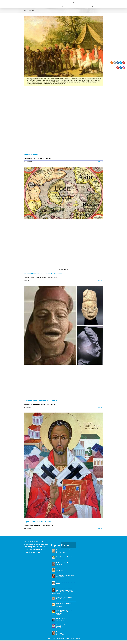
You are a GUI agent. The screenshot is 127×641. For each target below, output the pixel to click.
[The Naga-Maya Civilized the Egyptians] (63, 308)
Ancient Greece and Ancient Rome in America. (65, 582)
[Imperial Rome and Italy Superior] (63, 465)
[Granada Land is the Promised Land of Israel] (53, 551)
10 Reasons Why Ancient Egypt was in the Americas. (65, 575)
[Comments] (73, 545)
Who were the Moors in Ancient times (64, 604)
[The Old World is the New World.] (53, 598)
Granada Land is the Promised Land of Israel (65, 550)
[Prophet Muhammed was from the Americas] (63, 219)
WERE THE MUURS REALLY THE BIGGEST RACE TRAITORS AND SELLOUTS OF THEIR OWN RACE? (64, 590)
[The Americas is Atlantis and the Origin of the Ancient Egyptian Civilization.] (53, 611)
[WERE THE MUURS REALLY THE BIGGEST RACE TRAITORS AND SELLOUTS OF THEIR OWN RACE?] (53, 590)
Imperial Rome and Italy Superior (38, 521)
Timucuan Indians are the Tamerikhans (62, 632)
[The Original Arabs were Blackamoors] (53, 626)
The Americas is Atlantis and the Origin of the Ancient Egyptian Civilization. (64, 612)
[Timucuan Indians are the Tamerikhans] (53, 633)
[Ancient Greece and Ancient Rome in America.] (53, 583)
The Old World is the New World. (64, 597)
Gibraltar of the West (61, 619)
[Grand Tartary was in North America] (53, 570)
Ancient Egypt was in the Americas (65, 556)
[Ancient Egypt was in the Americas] (53, 557)
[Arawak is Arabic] (63, 56)
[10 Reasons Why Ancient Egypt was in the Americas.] (53, 576)
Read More (100, 161)
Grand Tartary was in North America (65, 569)
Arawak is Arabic (31, 154)
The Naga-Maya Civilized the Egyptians (40, 400)
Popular (56, 545)
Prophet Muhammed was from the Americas (43, 274)
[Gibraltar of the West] (53, 619)
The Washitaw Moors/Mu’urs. (63, 563)
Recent (65, 545)
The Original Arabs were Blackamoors (62, 625)
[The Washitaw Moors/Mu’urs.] (53, 564)
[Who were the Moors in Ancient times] (53, 604)
